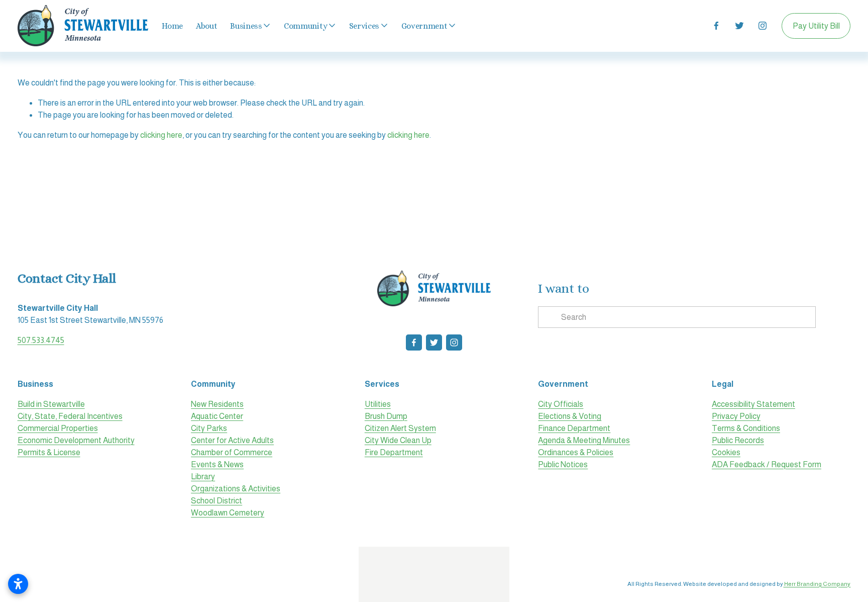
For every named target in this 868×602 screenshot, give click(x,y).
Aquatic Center (217, 416)
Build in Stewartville (51, 404)
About (206, 26)
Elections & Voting (569, 416)
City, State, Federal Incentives (70, 416)
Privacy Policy (736, 416)
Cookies (726, 452)
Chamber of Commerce (231, 452)
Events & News (217, 464)
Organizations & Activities (235, 488)
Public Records (738, 440)
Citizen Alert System (400, 428)
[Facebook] (716, 26)
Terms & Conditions (746, 428)
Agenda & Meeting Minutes (584, 440)
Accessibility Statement (753, 404)
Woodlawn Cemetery (227, 512)
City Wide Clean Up (398, 440)
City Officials (560, 404)
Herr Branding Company (816, 583)
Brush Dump (386, 416)
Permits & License (49, 452)
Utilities (378, 404)
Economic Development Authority (76, 440)
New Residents (217, 404)
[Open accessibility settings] (18, 584)
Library (203, 476)
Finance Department (574, 428)
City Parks (209, 428)
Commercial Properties (58, 428)
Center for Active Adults (232, 440)
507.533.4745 (41, 340)
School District (216, 500)
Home (172, 26)
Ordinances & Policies (575, 452)
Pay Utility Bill (816, 26)
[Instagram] (762, 26)
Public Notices (563, 464)
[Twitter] (739, 26)
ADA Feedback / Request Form (766, 464)
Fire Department (394, 452)
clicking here (161, 135)
